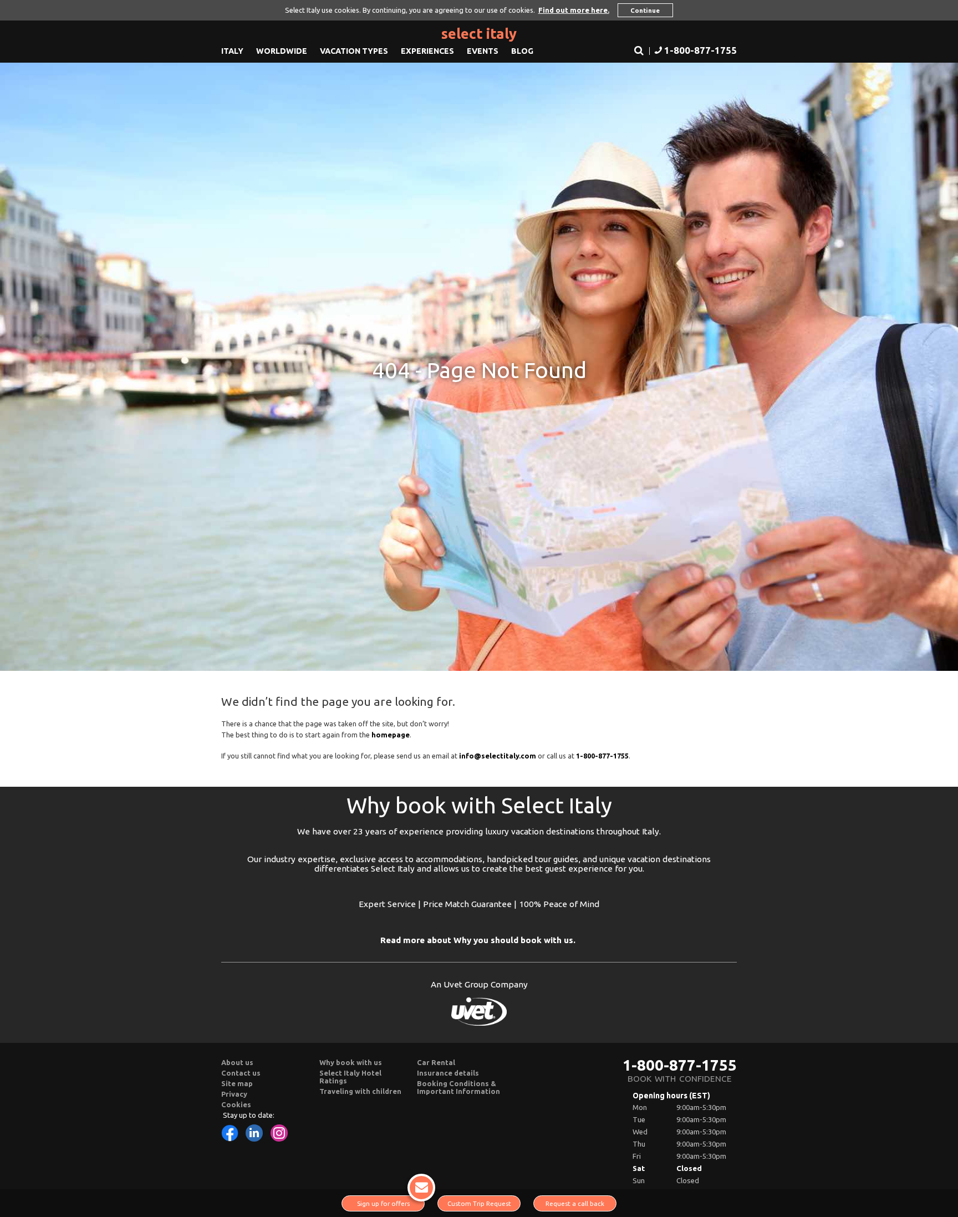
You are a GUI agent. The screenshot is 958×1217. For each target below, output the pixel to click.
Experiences (427, 51)
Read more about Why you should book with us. (477, 940)
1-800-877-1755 (680, 1064)
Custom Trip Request (479, 1203)
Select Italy (479, 34)
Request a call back (575, 1203)
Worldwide (281, 51)
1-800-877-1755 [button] (602, 756)
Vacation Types (354, 51)
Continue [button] (645, 10)
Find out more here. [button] (573, 10)
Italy (232, 51)
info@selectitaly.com (497, 756)
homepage (390, 735)
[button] (694, 51)
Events (482, 51)
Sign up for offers (383, 1203)
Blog (522, 51)
